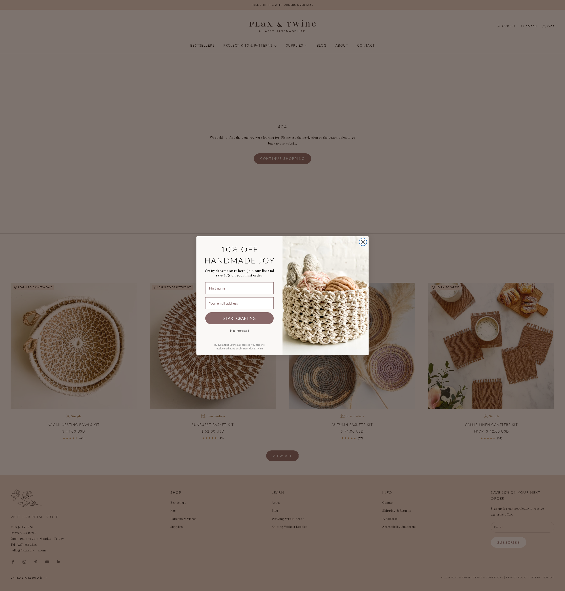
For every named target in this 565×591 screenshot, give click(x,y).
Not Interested (239, 330)
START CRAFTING (239, 318)
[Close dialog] (363, 242)
